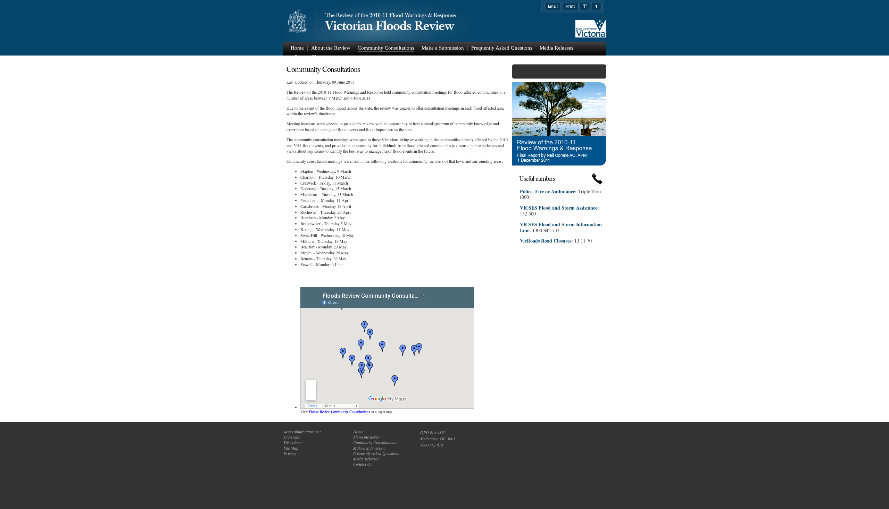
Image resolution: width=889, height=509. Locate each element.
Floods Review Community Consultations (339, 411)
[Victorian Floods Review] (408, 21)
